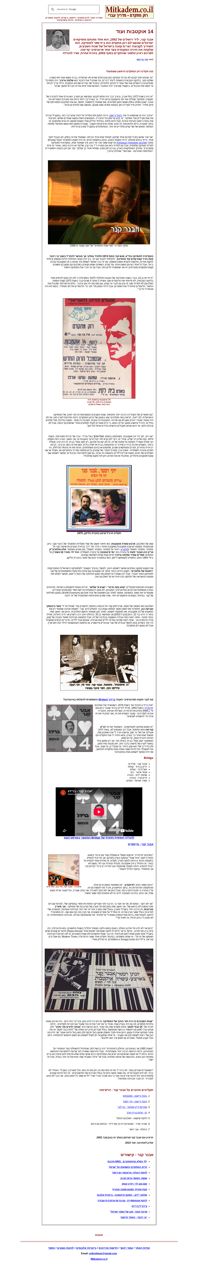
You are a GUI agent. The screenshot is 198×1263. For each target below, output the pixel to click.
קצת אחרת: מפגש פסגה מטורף (129, 1189)
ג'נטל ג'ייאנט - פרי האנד (135, 1101)
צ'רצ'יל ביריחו (139, 1206)
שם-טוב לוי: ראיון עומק (134, 1184)
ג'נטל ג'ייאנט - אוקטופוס (135, 1096)
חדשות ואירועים (108, 1248)
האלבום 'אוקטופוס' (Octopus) (132, 142)
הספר (51, 1248)
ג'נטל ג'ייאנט (115, 115)
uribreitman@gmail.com (103, 1253)
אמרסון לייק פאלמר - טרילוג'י (132, 1107)
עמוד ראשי (126, 1248)
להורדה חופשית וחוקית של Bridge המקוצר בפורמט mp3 (99, 837)
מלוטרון (125, 549)
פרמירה (149, 708)
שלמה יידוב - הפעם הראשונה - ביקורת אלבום (122, 1195)
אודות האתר (142, 1248)
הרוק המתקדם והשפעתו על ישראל (128, 1167)
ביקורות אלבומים (86, 1248)
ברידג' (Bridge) (106, 699)
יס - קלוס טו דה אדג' (137, 1112)
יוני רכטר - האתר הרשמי (133, 1217)
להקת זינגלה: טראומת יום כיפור (129, 1172)
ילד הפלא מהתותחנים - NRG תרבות (127, 1161)
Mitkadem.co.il (99, 1259)
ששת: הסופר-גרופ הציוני (133, 1178)
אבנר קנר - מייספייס (140, 844)
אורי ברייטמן (142, 59)
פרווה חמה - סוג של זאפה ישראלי (128, 1211)
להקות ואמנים (65, 1248)
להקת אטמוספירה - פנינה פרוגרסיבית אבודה (122, 1200)
